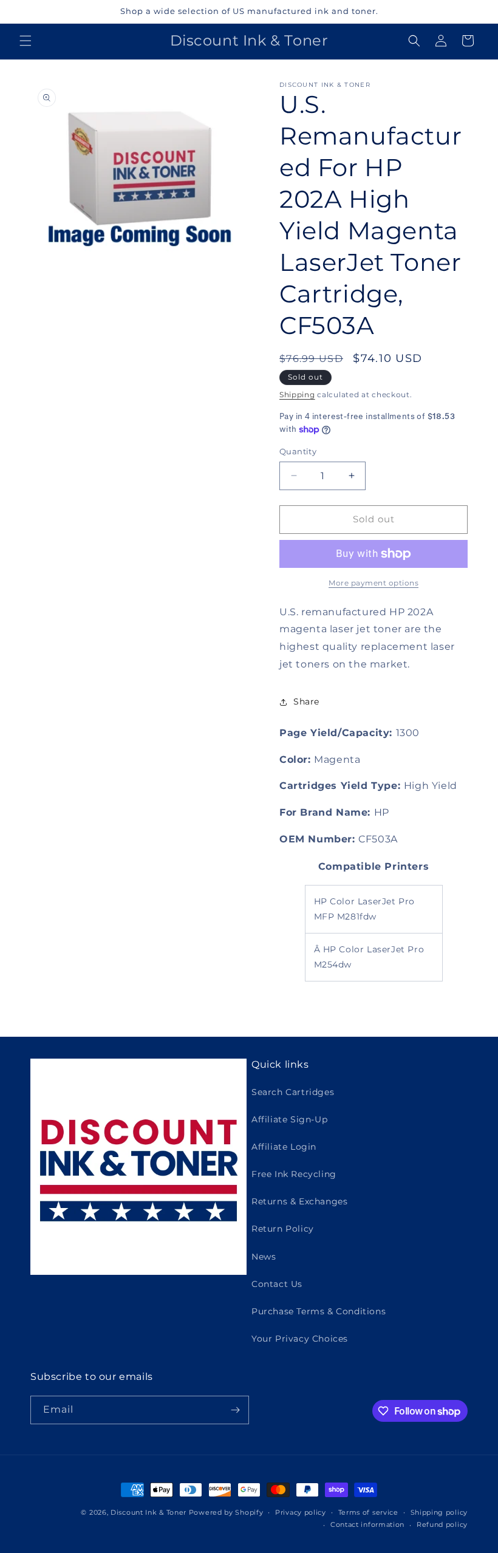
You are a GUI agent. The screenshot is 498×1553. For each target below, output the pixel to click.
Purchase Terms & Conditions (318, 1311)
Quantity (297, 451)
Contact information (367, 1524)
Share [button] (306, 701)
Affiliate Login (283, 1146)
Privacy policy (300, 1512)
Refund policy (442, 1524)
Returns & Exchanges (299, 1201)
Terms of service (368, 1512)
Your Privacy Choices (299, 1338)
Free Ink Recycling (293, 1174)
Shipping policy (439, 1512)
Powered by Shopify (226, 1512)
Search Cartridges (292, 1092)
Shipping (297, 394)
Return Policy (282, 1228)
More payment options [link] (373, 582)
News (263, 1256)
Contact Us (276, 1283)
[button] (25, 40)
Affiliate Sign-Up (289, 1119)
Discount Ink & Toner (148, 1512)
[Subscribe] (235, 1410)
